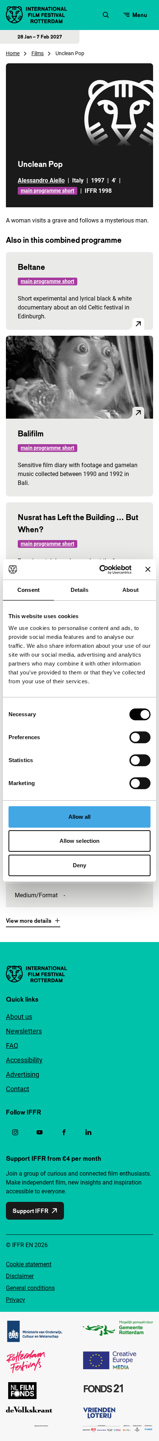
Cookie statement (28, 1264)
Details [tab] (80, 590)
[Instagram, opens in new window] (15, 1132)
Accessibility (24, 1060)
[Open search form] (106, 15)
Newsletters (24, 1031)
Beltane (31, 267)
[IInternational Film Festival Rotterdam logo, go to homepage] (36, 14)
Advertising (22, 1074)
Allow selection (80, 841)
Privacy (15, 1299)
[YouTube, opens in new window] (39, 1132)
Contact (17, 1089)
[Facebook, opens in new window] (64, 1132)
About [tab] (130, 590)
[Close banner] (147, 569)
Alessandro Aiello (41, 180)
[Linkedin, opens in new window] (88, 1132)
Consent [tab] (28, 590)
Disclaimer (20, 1276)
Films (37, 53)
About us (19, 1017)
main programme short (47, 191)
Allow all (79, 817)
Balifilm (31, 433)
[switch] (139, 737)
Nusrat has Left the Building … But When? (78, 523)
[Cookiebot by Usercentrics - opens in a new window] (100, 569)
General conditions (30, 1287)
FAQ (12, 1045)
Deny (79, 865)
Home (13, 53)
